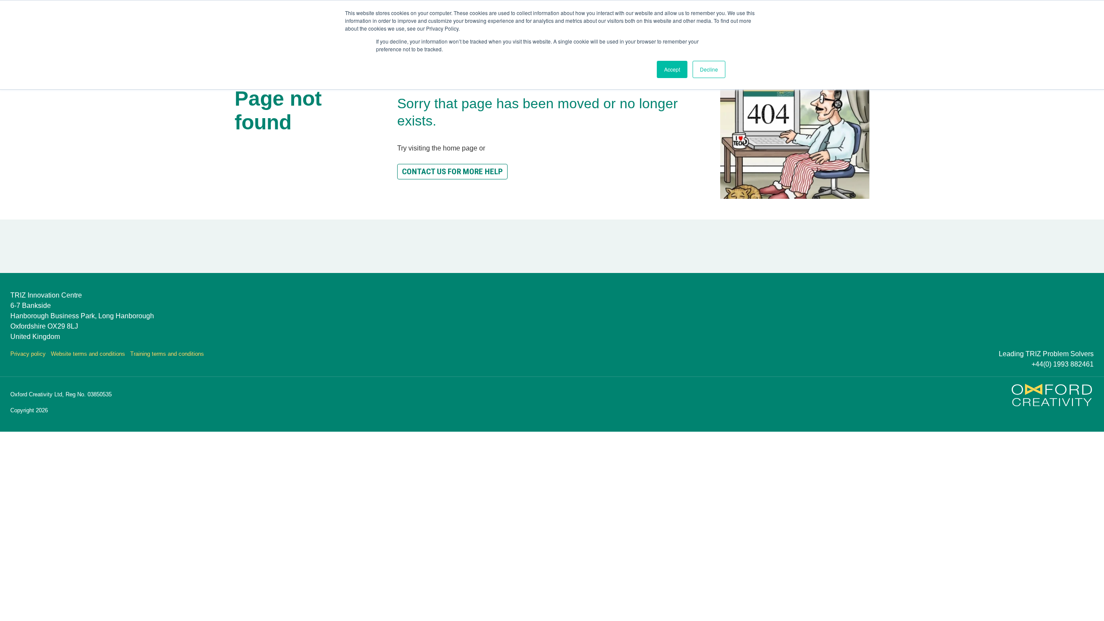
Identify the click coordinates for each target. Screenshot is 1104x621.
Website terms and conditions (88, 354)
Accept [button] (672, 69)
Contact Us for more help (452, 171)
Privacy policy (28, 354)
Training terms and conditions (167, 354)
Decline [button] (709, 69)
